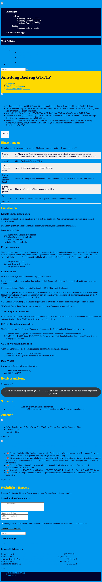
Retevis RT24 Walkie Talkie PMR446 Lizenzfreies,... (36, 561)
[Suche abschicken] (27, 69)
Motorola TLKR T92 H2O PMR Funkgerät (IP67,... (44, 559)
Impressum (11, 575)
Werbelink (10, 568)
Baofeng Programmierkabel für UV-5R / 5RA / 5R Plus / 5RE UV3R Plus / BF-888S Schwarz (41, 423)
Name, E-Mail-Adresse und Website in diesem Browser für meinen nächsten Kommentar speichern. (46, 523)
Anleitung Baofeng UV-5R (28, 52)
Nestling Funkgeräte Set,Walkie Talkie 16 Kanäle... (36, 556)
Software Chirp (12, 407)
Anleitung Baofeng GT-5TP (29, 55)
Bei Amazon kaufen (9, 129)
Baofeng (15, 50)
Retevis (15, 60)
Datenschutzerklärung (15, 573)
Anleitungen (11, 48)
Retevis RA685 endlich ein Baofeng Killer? (24, 544)
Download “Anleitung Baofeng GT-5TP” (51, 392)
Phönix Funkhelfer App (16, 409)
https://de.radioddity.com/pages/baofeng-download (34, 384)
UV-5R (18, 257)
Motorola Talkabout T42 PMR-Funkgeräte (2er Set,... (44, 564)
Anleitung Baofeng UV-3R (28, 57)
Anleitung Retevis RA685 (28, 62)
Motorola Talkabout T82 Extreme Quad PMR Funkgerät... (38, 554)
